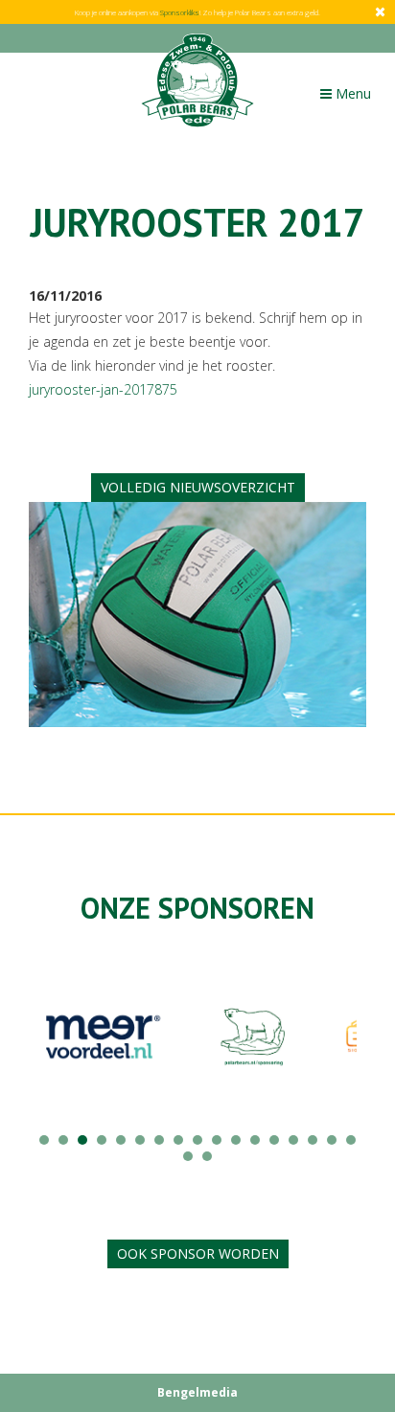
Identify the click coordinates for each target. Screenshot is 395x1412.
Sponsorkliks (179, 12)
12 (255, 1140)
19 (207, 1156)
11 (236, 1140)
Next (341, 1052)
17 (351, 1140)
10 (216, 1140)
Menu (350, 97)
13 (274, 1140)
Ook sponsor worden (198, 1253)
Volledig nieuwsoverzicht (198, 487)
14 (293, 1140)
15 (312, 1140)
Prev (53, 1052)
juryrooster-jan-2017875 (103, 389)
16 (332, 1140)
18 (188, 1156)
